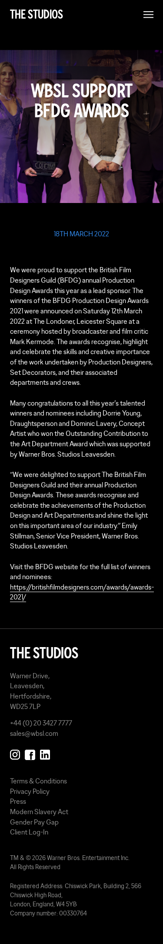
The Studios (36, 14)
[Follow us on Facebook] (30, 753)
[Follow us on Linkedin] (45, 753)
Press (18, 801)
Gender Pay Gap (34, 822)
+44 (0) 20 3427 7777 (41, 723)
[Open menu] (148, 14)
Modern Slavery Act (39, 811)
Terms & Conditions (38, 781)
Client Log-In (29, 832)
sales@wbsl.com (34, 733)
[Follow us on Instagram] (15, 753)
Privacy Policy (30, 791)
